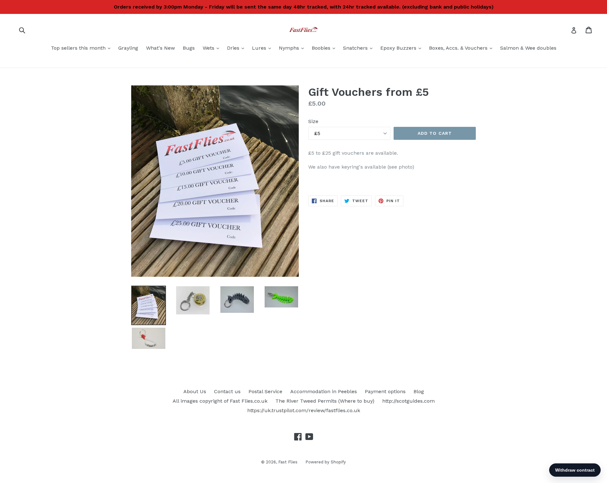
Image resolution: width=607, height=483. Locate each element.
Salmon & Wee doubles (528, 48)
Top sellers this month (82, 48)
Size (313, 121)
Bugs (189, 48)
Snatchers (359, 48)
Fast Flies (287, 462)
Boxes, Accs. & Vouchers (462, 48)
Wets (212, 48)
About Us (194, 391)
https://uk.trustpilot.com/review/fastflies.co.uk (303, 410)
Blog (419, 391)
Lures (263, 48)
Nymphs (293, 48)
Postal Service (265, 391)
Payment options (385, 391)
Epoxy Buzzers (402, 48)
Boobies (325, 48)
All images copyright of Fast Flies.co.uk (220, 401)
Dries (237, 48)
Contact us (227, 391)
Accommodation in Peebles (323, 391)
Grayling (128, 48)
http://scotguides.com (408, 401)
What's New (160, 48)
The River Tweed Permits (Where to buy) (324, 401)
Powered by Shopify (325, 462)
